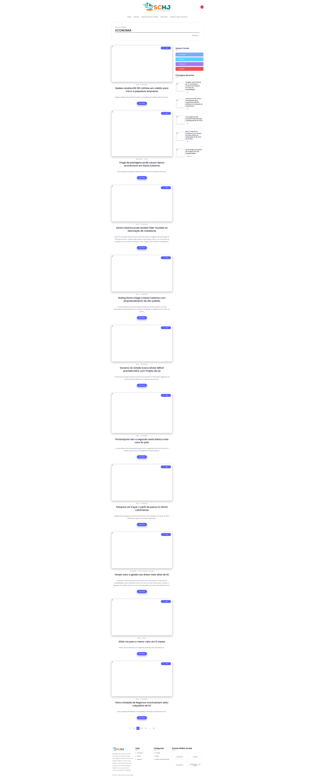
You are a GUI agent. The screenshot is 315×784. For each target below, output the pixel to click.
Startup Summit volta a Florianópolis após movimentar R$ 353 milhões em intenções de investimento (194, 102)
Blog (137, 85)
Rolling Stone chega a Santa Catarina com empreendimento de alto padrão (142, 299)
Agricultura (139, 159)
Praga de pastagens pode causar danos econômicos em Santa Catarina (141, 164)
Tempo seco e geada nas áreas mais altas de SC (142, 574)
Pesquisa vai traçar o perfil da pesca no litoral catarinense (142, 508)
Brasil (144, 638)
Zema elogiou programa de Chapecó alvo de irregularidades (193, 151)
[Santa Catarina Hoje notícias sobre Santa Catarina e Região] (157, 7)
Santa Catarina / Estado (146, 571)
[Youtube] (189, 69)
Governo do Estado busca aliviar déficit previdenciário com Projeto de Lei (142, 369)
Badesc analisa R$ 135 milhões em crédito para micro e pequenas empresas (142, 90)
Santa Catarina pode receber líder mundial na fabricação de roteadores (142, 229)
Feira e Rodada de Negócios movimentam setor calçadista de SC (142, 704)
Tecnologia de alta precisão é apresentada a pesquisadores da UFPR (194, 119)
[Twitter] (189, 59)
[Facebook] (189, 55)
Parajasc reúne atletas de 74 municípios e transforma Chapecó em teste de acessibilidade (193, 86)
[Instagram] (189, 64)
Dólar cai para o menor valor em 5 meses (142, 641)
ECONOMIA (144, 85)
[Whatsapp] (195, 763)
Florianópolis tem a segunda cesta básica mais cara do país (142, 441)
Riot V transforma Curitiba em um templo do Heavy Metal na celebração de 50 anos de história (193, 135)
